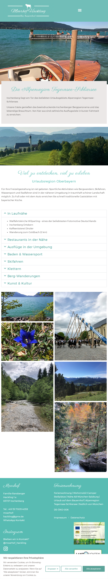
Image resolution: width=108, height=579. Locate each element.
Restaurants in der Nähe (28, 240)
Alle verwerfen (71, 569)
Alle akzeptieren (93, 569)
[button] (80, 10)
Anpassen (52, 569)
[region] (54, 566)
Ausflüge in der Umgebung (30, 247)
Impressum (60, 517)
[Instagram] (5, 548)
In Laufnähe (17, 213)
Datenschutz (78, 517)
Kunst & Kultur (20, 283)
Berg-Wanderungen (24, 276)
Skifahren (15, 261)
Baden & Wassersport (25, 254)
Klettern (14, 269)
